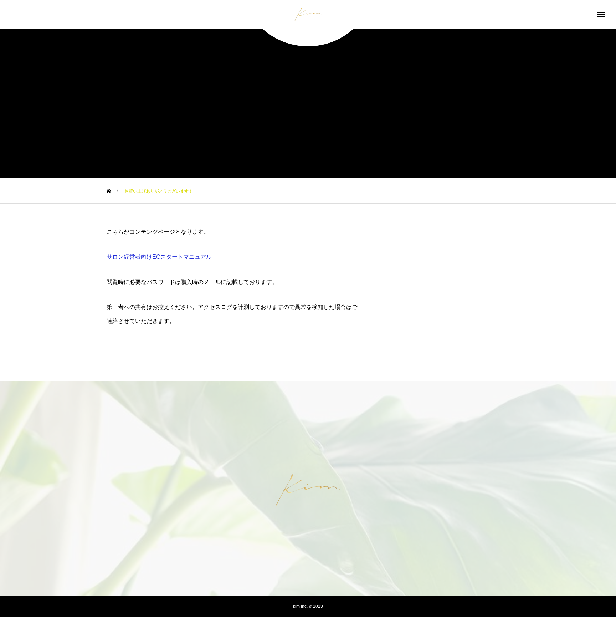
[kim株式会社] (308, 14)
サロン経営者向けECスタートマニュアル (159, 257)
